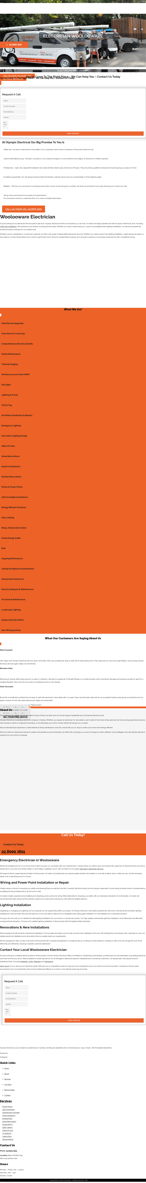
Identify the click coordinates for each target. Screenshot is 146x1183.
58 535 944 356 (92, 1180)
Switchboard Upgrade (10, 1113)
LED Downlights (8, 1110)
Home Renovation (9, 1122)
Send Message (73, 133)
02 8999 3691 (13, 851)
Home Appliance (8, 1116)
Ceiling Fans (7, 1136)
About (6, 1074)
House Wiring (7, 1124)
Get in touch (4, 966)
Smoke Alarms (7, 1139)
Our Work (7, 1085)
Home (6, 1068)
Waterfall (24, 962)
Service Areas (9, 1090)
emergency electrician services (91, 869)
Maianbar (37, 962)
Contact (7, 1095)
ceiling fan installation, (8, 227)
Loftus (30, 962)
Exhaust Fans (7, 1119)
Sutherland (49, 962)
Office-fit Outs (7, 1130)
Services (7, 1079)
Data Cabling (7, 1127)
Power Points (7, 1107)
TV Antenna (6, 1133)
